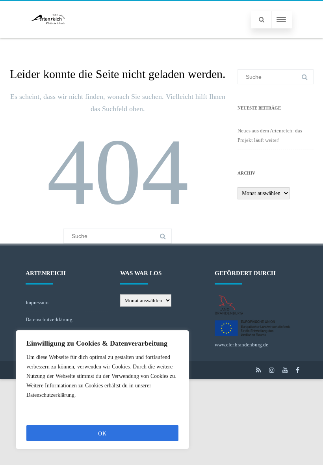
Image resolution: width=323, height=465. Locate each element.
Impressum (37, 302)
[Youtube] (285, 370)
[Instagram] (271, 370)
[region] (102, 389)
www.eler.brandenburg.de (241, 345)
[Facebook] (297, 370)
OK (102, 434)
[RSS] (258, 370)
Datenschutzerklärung (49, 319)
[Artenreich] (47, 35)
